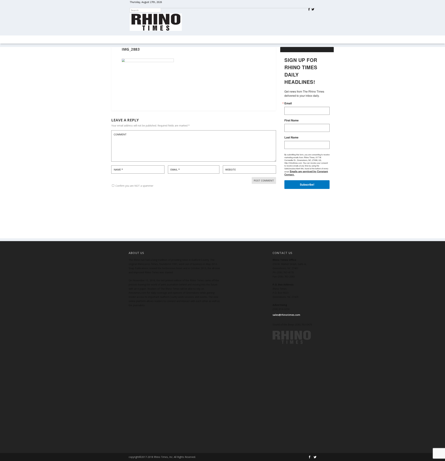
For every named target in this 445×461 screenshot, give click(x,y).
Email (288, 103)
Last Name (291, 137)
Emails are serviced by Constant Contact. (306, 173)
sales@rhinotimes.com (286, 314)
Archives (222, 39)
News (147, 39)
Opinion (182, 39)
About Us (269, 39)
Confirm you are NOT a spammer (134, 185)
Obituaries (287, 39)
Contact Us (245, 39)
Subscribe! (307, 184)
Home (136, 39)
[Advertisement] (307, 216)
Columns (161, 39)
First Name (291, 120)
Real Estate (203, 39)
